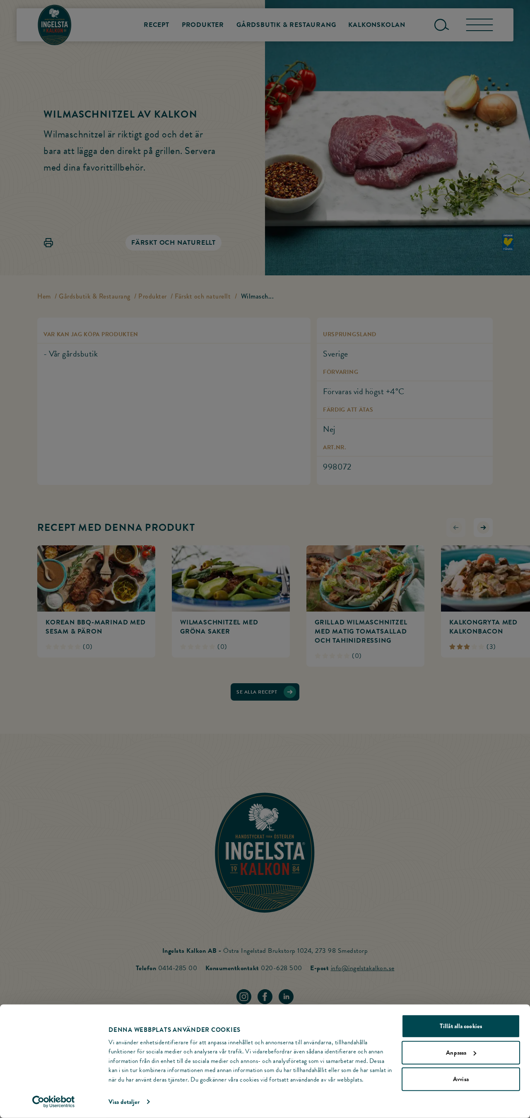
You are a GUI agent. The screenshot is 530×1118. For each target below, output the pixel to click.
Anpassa (456, 1052)
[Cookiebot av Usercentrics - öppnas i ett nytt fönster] (53, 1102)
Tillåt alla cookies (461, 1026)
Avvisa (461, 1079)
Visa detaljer (124, 1101)
